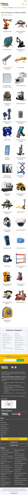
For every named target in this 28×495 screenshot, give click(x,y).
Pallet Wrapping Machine (7, 348)
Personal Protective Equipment (20, 463)
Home (2, 420)
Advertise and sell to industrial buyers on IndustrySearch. (13, 396)
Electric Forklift (5, 341)
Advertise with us (4, 432)
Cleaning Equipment (4, 454)
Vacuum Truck (18, 347)
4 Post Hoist (5, 334)
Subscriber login (14, 445)
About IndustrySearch (5, 424)
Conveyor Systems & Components (7, 458)
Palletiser (17, 333)
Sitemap (2, 436)
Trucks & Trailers (17, 471)
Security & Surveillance (18, 465)
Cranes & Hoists (4, 460)
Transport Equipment (18, 469)
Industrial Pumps (4, 476)
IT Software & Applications (6, 482)
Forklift (3, 346)
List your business (14, 439)
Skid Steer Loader (18, 342)
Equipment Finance (6, 342)
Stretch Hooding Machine (20, 344)
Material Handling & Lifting (19, 453)
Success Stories (4, 434)
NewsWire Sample (4, 430)
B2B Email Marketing (5, 428)
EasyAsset (14, 393)
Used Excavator (18, 345)
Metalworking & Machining (19, 455)
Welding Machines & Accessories (20, 478)
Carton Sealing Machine (7, 337)
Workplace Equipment (18, 482)
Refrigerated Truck (19, 338)
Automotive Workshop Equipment (7, 452)
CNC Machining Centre (7, 339)
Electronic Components (5, 465)
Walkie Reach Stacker (19, 349)
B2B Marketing (3, 426)
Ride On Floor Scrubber (20, 340)
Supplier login (14, 442)
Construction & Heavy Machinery (7, 456)
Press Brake (17, 335)
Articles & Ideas (3, 422)
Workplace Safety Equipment (19, 484)
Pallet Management (18, 461)
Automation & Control (5, 450)
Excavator (4, 344)
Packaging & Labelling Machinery (20, 459)
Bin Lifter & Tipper (6, 335)
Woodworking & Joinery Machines (20, 480)
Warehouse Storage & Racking (20, 473)
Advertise (25, 0)
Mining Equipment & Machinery (20, 457)
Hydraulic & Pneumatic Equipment (7, 471)
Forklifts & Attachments (5, 469)
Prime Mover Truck (19, 337)
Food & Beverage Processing (6, 467)
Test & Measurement (18, 467)
